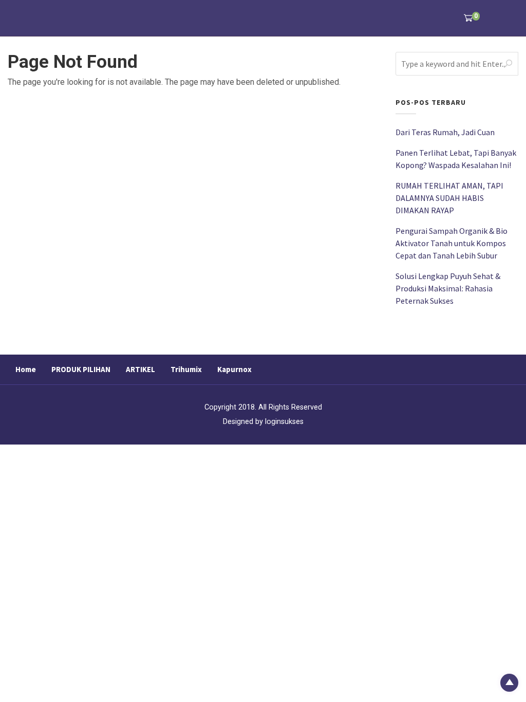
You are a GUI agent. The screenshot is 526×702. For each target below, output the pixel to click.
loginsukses (284, 421)
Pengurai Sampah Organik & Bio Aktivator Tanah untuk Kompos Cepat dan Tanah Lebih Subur (452, 243)
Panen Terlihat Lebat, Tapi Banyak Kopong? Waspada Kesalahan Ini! (456, 158)
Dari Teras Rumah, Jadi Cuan (445, 132)
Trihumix (186, 369)
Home (25, 369)
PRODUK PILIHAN (80, 369)
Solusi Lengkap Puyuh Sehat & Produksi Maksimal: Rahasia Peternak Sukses (448, 288)
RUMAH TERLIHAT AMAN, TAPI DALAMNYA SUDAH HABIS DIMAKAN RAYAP (449, 197)
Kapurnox (234, 369)
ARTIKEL (140, 369)
